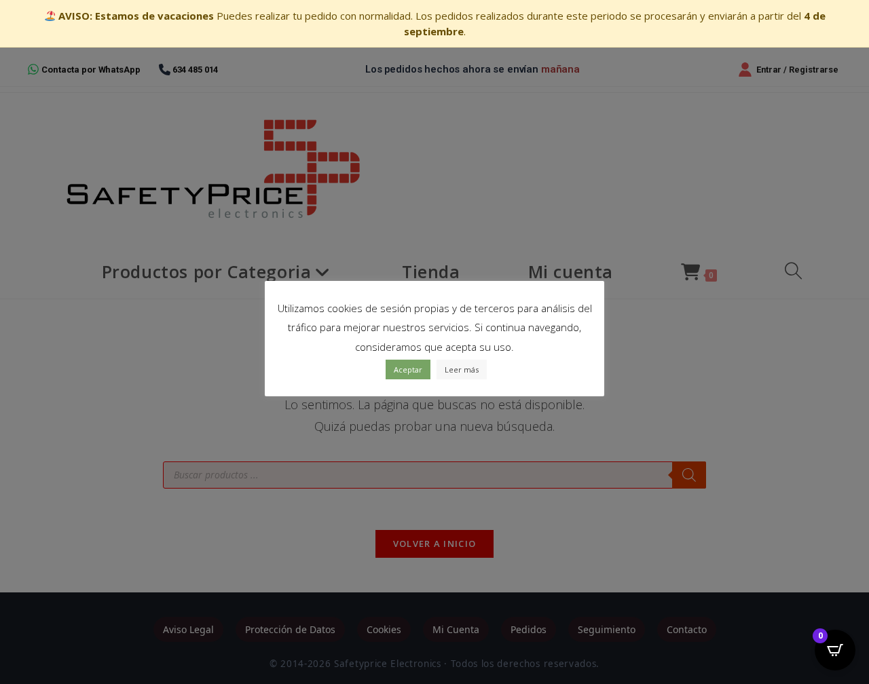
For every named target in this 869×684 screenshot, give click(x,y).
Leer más (462, 369)
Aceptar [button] (408, 369)
